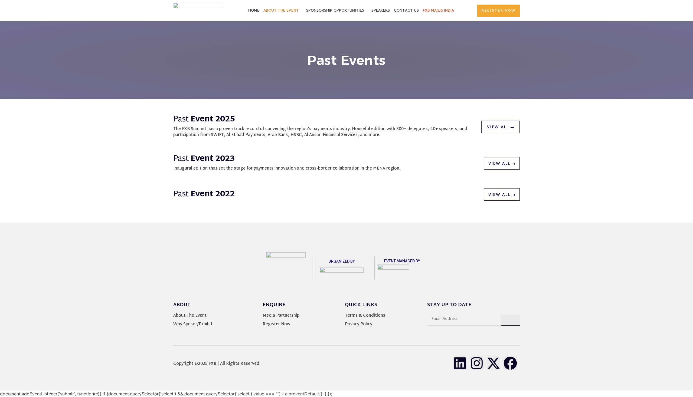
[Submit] (510, 320)
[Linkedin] (460, 363)
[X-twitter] (493, 363)
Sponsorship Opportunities (335, 10)
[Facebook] (510, 363)
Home (253, 10)
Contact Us (406, 10)
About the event (281, 10)
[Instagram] (476, 363)
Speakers (380, 10)
